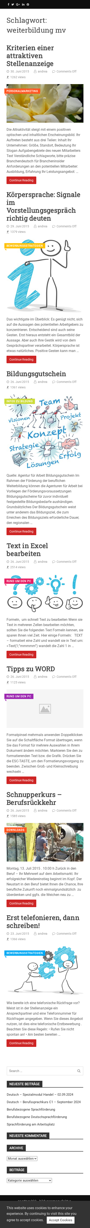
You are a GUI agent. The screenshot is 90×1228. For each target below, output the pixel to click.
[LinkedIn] (23, 4)
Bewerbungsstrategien (25, 245)
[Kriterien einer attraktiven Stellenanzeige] (45, 103)
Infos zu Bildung (20, 401)
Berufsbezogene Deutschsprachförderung (37, 1117)
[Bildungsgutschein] (45, 431)
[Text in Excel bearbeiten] (45, 593)
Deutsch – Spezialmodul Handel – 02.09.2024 (40, 1095)
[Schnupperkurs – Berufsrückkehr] (45, 842)
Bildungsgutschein (36, 374)
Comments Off (66, 71)
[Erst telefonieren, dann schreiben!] (45, 971)
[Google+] (18, 4)
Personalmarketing (22, 91)
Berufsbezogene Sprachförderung (31, 1109)
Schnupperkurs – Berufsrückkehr (34, 798)
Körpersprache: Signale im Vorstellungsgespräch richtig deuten (44, 206)
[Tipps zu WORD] (45, 708)
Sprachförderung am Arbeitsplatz (31, 1124)
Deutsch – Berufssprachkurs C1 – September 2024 (44, 1102)
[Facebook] (8, 4)
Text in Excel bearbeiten (27, 549)
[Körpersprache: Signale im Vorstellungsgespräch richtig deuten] (45, 275)
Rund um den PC (19, 581)
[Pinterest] (28, 4)
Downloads (15, 830)
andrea (42, 71)
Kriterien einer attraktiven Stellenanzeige (30, 55)
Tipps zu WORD (31, 669)
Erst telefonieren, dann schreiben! (43, 921)
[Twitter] (12, 4)
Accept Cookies (60, 1220)
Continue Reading (21, 180)
